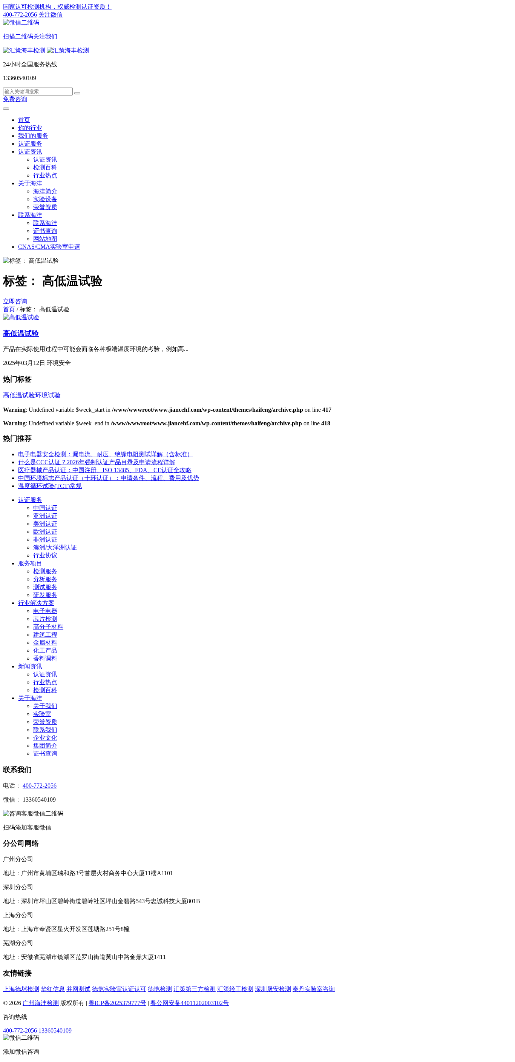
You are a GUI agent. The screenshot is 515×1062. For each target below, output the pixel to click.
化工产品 (45, 650)
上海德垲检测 (21, 989)
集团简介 (45, 745)
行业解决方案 (36, 603)
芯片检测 (45, 619)
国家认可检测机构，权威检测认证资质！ (57, 6)
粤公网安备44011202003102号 (189, 1003)
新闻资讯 (30, 666)
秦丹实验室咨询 (314, 989)
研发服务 (45, 595)
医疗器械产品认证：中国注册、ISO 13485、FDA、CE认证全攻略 (105, 470)
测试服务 (45, 587)
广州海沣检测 (41, 1003)
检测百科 (45, 167)
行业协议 (45, 555)
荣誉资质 (45, 207)
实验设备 (45, 199)
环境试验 (48, 395)
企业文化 (45, 737)
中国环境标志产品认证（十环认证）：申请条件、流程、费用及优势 (108, 478)
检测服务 (45, 571)
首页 (24, 120)
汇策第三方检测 (194, 989)
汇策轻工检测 (235, 989)
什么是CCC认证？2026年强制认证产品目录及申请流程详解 (96, 462)
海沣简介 (45, 191)
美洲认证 (45, 523)
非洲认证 (45, 539)
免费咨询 (15, 99)
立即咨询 (15, 301)
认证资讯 (30, 151)
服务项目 (30, 563)
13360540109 (55, 1030)
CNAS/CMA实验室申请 (49, 246)
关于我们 (45, 706)
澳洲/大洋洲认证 (55, 547)
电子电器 (45, 611)
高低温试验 (21, 333)
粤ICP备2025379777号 (117, 1003)
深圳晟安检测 (273, 989)
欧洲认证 (45, 531)
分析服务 (45, 579)
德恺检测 (160, 989)
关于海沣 (30, 183)
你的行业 (30, 128)
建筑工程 (45, 634)
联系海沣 (30, 215)
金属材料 (45, 642)
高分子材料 (48, 626)
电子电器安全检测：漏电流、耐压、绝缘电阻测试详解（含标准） (105, 454)
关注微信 (33, 25)
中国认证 (45, 508)
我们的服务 (33, 135)
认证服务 (30, 143)
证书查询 (45, 231)
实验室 (42, 714)
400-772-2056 (20, 14)
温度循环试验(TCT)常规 (50, 486)
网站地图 (45, 238)
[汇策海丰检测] (46, 50)
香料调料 (45, 658)
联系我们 (45, 729)
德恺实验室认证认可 (119, 989)
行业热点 (45, 175)
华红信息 (53, 989)
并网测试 (78, 989)
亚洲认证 (45, 516)
